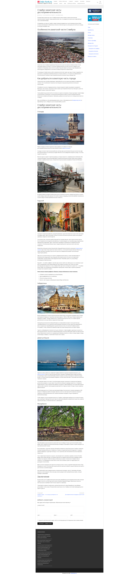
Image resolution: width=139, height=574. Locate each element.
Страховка (90, 37)
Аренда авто (91, 43)
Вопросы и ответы (92, 56)
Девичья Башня (41, 374)
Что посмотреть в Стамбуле (49, 15)
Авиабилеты (91, 30)
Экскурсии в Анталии (93, 53)
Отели (89, 32)
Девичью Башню (66, 148)
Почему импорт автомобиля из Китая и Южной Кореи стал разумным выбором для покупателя (44, 562)
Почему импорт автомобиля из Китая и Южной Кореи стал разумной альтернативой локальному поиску (44, 548)
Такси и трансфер (92, 40)
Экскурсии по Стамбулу (94, 48)
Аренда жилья (91, 35)
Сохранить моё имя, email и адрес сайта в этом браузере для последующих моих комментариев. (61, 520)
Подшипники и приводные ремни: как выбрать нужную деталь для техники (44, 536)
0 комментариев (59, 15)
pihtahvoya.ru (74, 573)
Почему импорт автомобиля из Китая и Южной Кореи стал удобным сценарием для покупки (44, 555)
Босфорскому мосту (76, 100)
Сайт (71, 515)
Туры (89, 27)
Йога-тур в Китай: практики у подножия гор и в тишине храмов (44, 542)
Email (55, 515)
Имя (38, 515)
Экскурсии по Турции (93, 45)
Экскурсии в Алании (93, 51)
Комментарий (41, 505)
